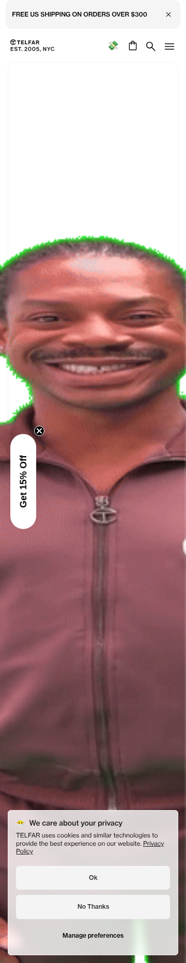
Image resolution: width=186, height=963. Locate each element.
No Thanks (93, 906)
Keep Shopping (93, 506)
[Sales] (112, 45)
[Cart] (131, 45)
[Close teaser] (39, 431)
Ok (93, 877)
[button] (23, 481)
